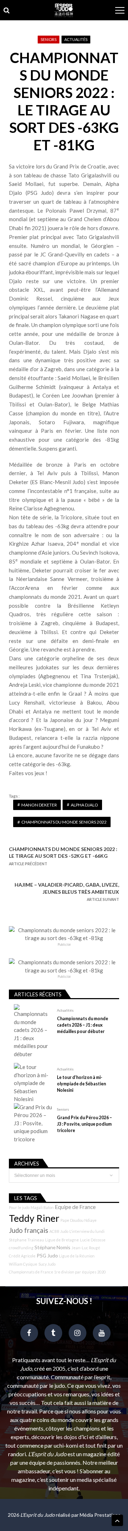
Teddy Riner (34, 1218)
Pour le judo (19, 1207)
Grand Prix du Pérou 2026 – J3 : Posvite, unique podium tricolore (84, 1124)
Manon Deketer (39, 805)
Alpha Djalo (84, 805)
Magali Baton (42, 1207)
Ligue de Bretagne (62, 1239)
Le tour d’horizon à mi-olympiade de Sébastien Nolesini (81, 1084)
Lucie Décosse (93, 1239)
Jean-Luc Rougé (85, 1247)
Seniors (49, 39)
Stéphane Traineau (26, 1239)
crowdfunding (21, 1247)
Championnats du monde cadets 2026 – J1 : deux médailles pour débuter (82, 1025)
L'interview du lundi (87, 1231)
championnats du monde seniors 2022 (64, 822)
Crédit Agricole (22, 1256)
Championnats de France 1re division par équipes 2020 (57, 1272)
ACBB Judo (58, 1231)
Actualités (75, 39)
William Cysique (23, 1264)
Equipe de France (75, 1207)
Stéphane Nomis (52, 1247)
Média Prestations (100, 1515)
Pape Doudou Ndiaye (78, 1220)
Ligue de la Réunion (77, 1256)
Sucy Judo (46, 1264)
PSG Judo (47, 1255)
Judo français (28, 1230)
